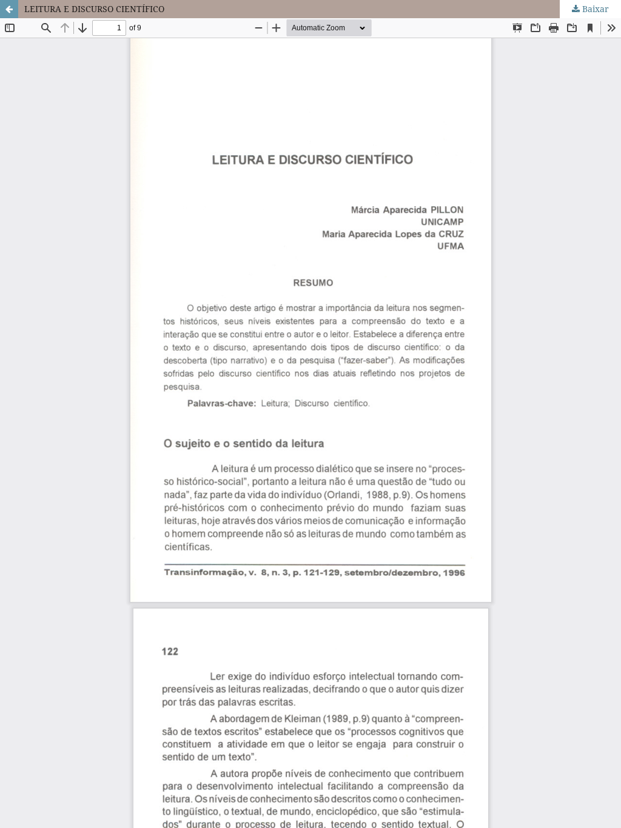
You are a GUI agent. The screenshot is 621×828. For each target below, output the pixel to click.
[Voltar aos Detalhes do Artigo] (9, 9)
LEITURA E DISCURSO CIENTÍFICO (94, 9)
